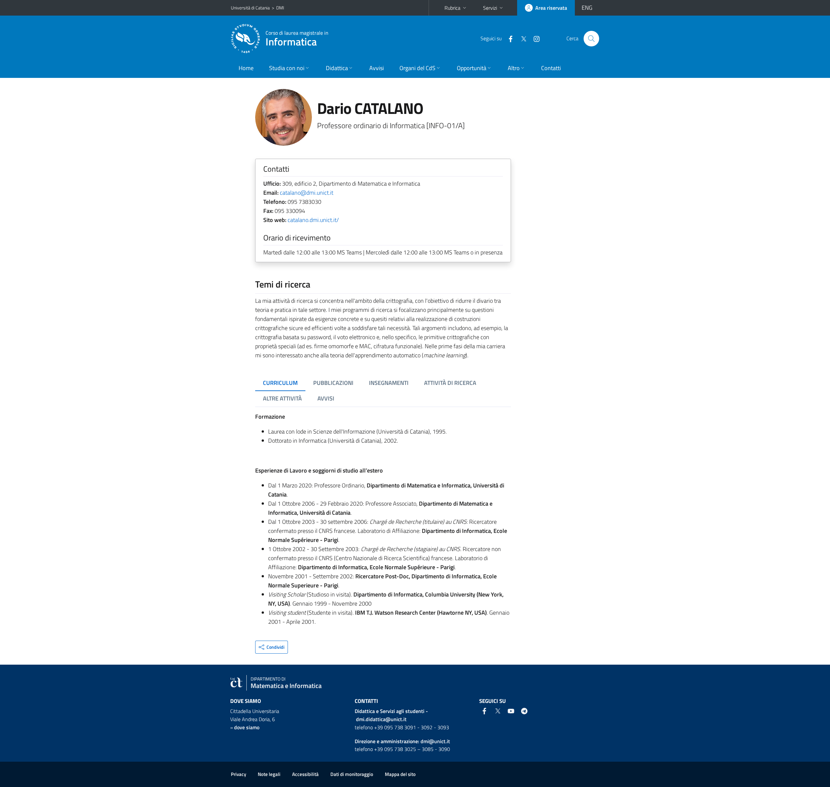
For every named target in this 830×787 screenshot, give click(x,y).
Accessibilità (305, 774)
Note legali (269, 774)
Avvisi (376, 68)
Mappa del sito (400, 774)
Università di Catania (250, 7)
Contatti (551, 68)
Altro (514, 68)
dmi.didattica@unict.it (381, 719)
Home (246, 68)
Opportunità (471, 68)
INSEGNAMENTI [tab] (389, 382)
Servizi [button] (490, 8)
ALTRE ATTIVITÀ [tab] (282, 398)
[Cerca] (591, 38)
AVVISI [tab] (325, 398)
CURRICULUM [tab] (280, 382)
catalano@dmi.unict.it (306, 192)
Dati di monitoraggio (351, 774)
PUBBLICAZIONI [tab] (333, 382)
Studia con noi (286, 68)
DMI (280, 7)
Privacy (238, 774)
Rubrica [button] (452, 8)
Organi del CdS (417, 68)
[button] (271, 647)
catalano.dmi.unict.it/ (313, 219)
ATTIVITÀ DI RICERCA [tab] (450, 382)
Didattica (337, 68)
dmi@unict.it (435, 741)
